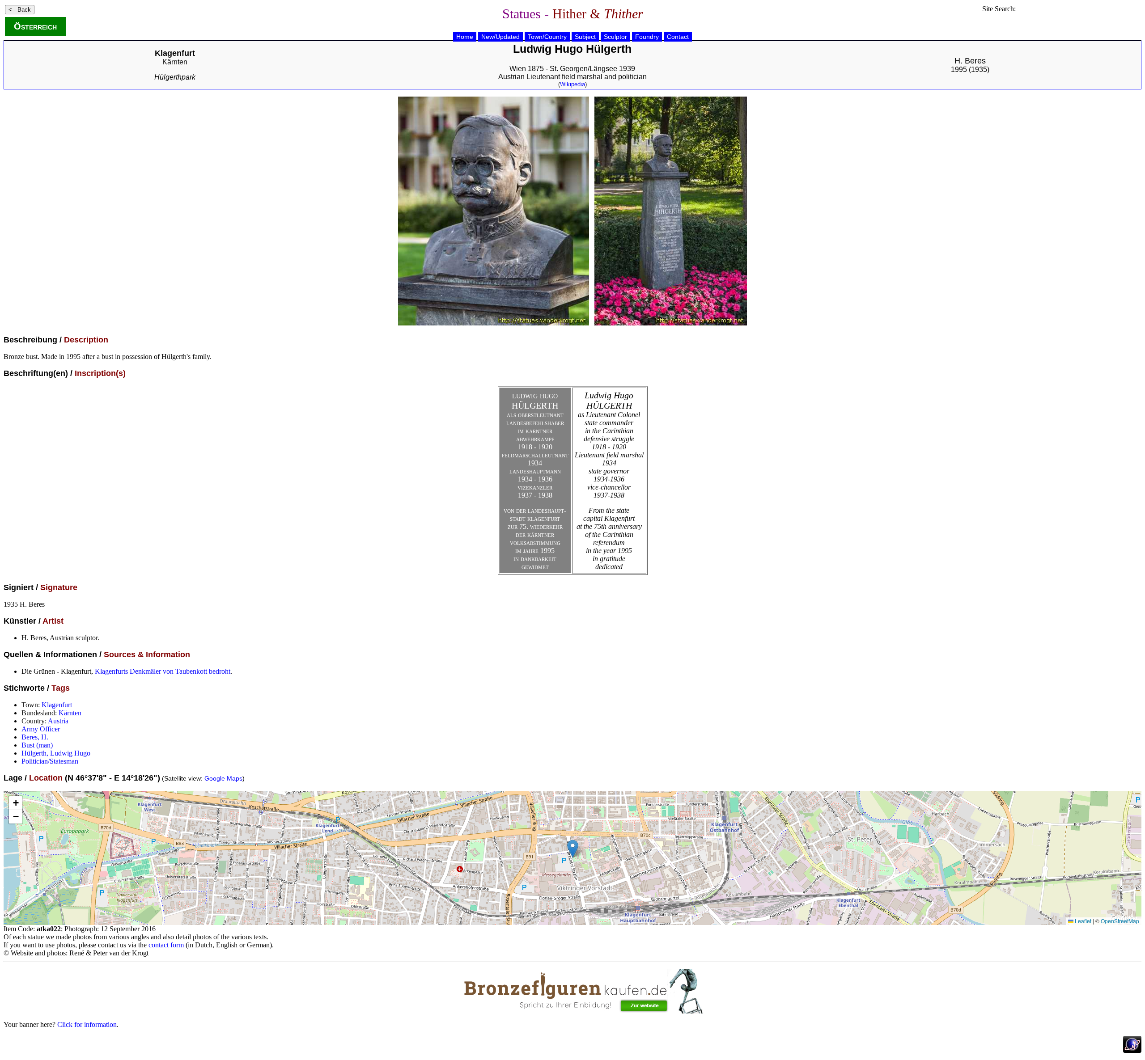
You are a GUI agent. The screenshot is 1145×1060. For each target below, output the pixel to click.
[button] (572, 849)
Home (464, 36)
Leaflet (1082, 921)
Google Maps (223, 778)
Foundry (647, 36)
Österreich (35, 26)
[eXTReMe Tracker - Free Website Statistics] (1132, 1050)
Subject (585, 36)
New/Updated (500, 36)
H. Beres (970, 60)
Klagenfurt (57, 705)
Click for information (87, 1024)
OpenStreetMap (1120, 921)
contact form (166, 945)
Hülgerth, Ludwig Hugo (55, 753)
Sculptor (615, 36)
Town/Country (547, 36)
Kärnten (174, 62)
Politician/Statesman (49, 761)
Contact (678, 36)
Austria (58, 721)
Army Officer (40, 729)
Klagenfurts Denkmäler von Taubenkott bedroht (162, 671)
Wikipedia (572, 84)
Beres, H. (34, 737)
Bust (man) (37, 745)
